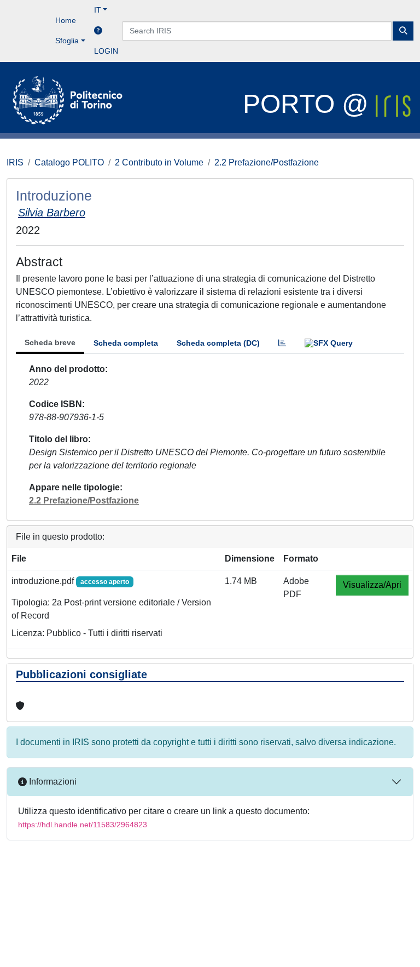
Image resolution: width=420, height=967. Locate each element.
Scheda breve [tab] (50, 342)
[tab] (282, 343)
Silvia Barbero (51, 213)
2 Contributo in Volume (159, 162)
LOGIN (106, 51)
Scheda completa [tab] (126, 343)
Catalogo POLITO (69, 162)
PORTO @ (309, 103)
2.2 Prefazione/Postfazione (266, 162)
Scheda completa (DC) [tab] (218, 343)
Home (65, 20)
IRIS (15, 162)
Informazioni (52, 781)
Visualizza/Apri (372, 585)
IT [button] (97, 9)
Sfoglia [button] (67, 40)
